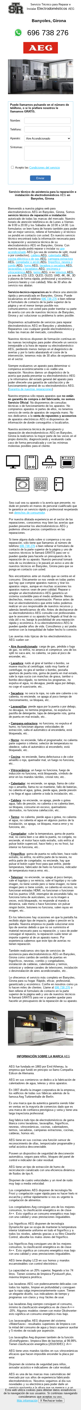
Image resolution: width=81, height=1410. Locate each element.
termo (40, 272)
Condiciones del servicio (44, 167)
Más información (27, 1400)
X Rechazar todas (51, 1400)
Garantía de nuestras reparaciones (30, 389)
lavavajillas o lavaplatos (26, 268)
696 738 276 (47, 32)
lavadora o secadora (56, 265)
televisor (64, 272)
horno (31, 265)
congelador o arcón (31, 262)
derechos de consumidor (29, 512)
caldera (39, 255)
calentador (58, 255)
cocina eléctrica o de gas (27, 258)
